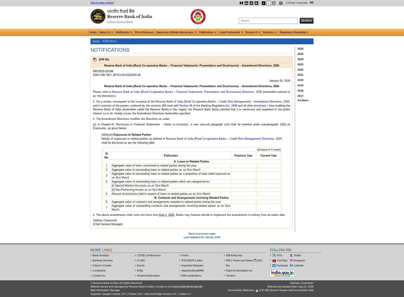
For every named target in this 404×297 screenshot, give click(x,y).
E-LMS (141, 260)
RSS (279, 255)
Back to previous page (202, 233)
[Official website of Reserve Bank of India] (122, 16)
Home (93, 32)
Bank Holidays (101, 255)
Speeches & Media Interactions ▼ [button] (176, 32)
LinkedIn (299, 265)
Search (306, 20)
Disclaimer (307, 283)
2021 (300, 74)
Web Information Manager (105, 290)
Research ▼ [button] (253, 32)
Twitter (297, 255)
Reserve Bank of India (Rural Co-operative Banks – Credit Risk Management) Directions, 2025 (224, 138)
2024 (300, 59)
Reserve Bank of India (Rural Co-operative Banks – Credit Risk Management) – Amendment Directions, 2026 (222, 101)
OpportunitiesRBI (193, 270)
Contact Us (99, 275)
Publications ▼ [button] (208, 32)
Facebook (282, 265)
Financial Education (148, 275)
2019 (300, 85)
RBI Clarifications (191, 275)
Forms (185, 255)
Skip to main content (102, 2)
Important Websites (192, 265)
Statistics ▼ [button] (270, 32)
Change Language (297, 2)
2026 (300, 48)
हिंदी (312, 2)
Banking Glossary (103, 260)
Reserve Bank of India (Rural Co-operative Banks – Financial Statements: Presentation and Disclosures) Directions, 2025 (187, 91)
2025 (300, 54)
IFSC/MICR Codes (192, 260)
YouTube (282, 260)
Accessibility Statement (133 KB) (249, 290)
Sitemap (294, 283)
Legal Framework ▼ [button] (231, 32)
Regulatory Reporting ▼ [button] (294, 32)
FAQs (140, 270)
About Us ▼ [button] (106, 32)
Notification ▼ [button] (124, 32)
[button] (241, 3)
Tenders (230, 275)
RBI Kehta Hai (234, 255)
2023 (300, 64)
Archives (303, 100)
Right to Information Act (239, 270)
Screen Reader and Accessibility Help (292, 290)
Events (141, 265)
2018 (300, 90)
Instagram (299, 260)
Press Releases (144, 32)
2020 (300, 80)
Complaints (99, 270)
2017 (300, 95)
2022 (300, 69)
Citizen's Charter (102, 265)
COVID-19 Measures (149, 255)
